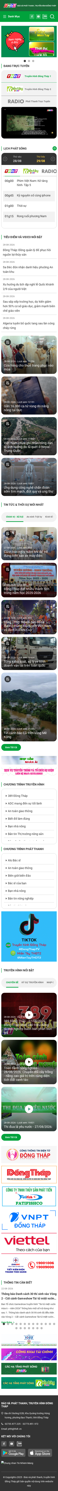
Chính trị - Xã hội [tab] (14, 516)
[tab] (29, 76)
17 (29, 1328)
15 (20, 1328)
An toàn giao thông (20, 811)
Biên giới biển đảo (19, 875)
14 (16, 1328)
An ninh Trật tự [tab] (34, 516)
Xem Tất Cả (11, 747)
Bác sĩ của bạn (17, 883)
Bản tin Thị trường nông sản (26, 834)
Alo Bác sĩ (14, 860)
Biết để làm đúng (19, 818)
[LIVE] (29, 123)
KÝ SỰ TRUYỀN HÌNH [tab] (33, 982)
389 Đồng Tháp (18, 795)
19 (37, 1328)
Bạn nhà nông (17, 826)
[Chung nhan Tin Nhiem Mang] (29, 1463)
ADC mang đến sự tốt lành (25, 803)
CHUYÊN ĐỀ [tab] (12, 982)
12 (50, 1323)
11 (45, 1323)
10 (41, 1323)
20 (41, 1328)
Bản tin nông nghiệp (21, 898)
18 (33, 1328)
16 (25, 1328)
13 (54, 1323)
